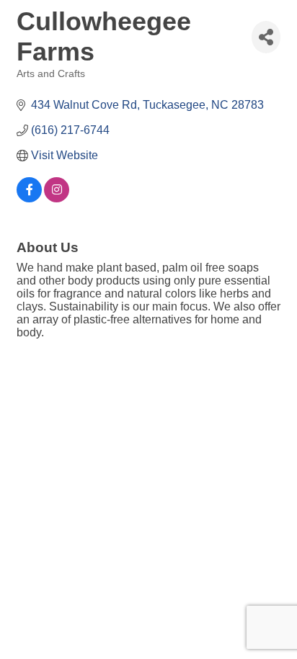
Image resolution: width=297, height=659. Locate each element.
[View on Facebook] (29, 198)
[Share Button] (266, 37)
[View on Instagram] (56, 198)
